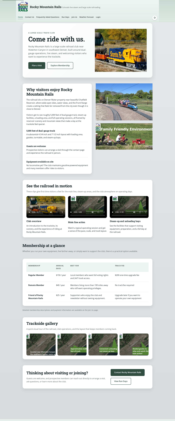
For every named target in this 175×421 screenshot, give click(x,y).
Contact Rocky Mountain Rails (127, 372)
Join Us (74, 17)
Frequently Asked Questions (47, 17)
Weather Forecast (86, 17)
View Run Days (121, 381)
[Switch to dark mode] (154, 17)
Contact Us (29, 17)
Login (98, 17)
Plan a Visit (37, 65)
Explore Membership (60, 65)
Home (20, 17)
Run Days (65, 17)
